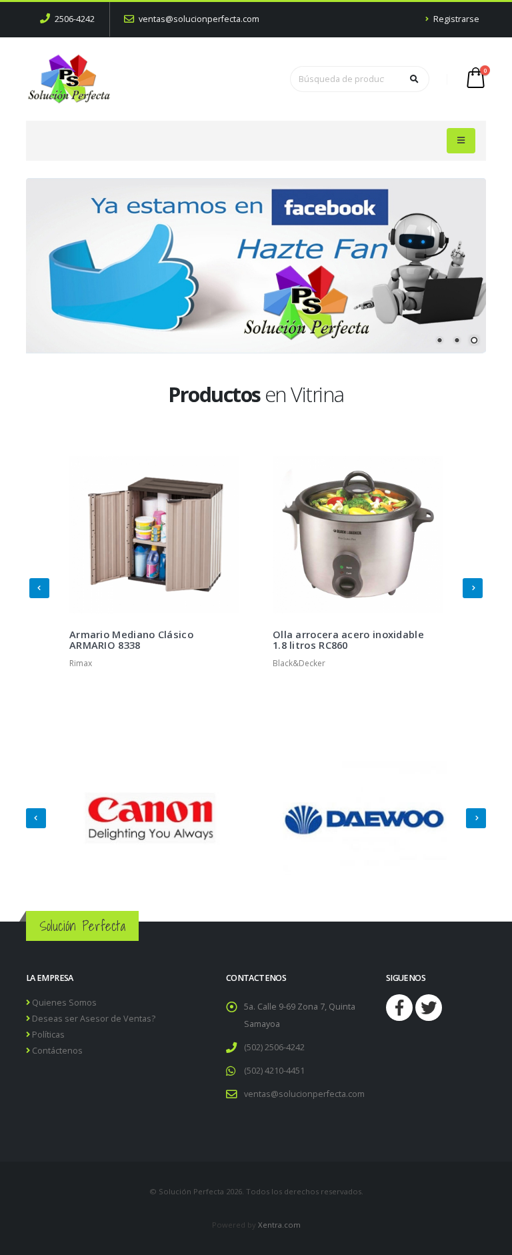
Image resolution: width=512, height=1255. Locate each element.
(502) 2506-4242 (274, 1047)
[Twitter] (428, 1007)
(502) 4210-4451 (274, 1070)
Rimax (80, 663)
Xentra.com (279, 1225)
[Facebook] (399, 1007)
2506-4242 (74, 19)
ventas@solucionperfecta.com (198, 19)
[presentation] (39, 588)
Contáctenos (56, 1050)
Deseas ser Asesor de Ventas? (92, 1018)
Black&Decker (299, 663)
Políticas (47, 1034)
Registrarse (455, 19)
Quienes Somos (63, 1002)
